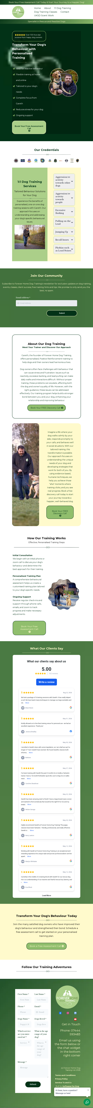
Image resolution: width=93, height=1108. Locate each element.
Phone (21, 1006)
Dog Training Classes (45, 12)
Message (22, 1062)
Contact (65, 12)
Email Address (23, 298)
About (47, 8)
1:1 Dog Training (62, 8)
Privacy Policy (61, 1079)
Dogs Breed (40, 1019)
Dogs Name (23, 1019)
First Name (23, 994)
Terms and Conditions (65, 1075)
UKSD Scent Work (44, 15)
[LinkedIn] (75, 1013)
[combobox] (24, 1043)
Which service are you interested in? (24, 1034)
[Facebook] (60, 1013)
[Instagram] (68, 1013)
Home (37, 8)
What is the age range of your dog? (41, 1034)
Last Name (40, 994)
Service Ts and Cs (63, 1083)
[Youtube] (75, 1019)
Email (38, 1006)
